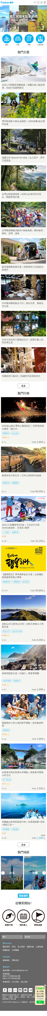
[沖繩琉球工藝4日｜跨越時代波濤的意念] (23, 360)
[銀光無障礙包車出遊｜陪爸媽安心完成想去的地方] (23, 251)
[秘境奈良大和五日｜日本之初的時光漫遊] (23, 459)
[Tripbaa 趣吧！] (7, 3)
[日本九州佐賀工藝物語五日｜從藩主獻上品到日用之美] (23, 323)
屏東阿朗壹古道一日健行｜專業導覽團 (20, 673)
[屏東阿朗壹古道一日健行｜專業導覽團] (23, 657)
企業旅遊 (39, 947)
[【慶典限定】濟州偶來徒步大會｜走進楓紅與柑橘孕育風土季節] (23, 558)
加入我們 (21, 947)
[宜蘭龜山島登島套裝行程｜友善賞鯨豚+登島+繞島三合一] (23, 806)
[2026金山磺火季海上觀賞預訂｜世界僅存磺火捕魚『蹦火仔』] (23, 410)
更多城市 (23, 895)
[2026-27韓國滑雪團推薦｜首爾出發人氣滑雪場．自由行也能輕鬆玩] (23, 69)
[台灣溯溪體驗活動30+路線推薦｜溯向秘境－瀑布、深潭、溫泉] (23, 214)
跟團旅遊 (6, 950)
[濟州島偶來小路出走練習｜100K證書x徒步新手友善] (23, 105)
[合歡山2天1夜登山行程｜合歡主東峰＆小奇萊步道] (23, 608)
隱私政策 (15, 960)
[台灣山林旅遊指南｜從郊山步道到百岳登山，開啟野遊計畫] (23, 178)
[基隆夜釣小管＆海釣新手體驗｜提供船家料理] (23, 707)
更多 (23, 386)
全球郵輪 (15, 950)
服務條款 (6, 960)
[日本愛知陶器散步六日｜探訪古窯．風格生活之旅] (23, 287)
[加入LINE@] (40, 995)
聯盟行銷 (30, 947)
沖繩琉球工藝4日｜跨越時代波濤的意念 (21, 376)
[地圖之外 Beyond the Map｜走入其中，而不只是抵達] (23, 141)
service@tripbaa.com (19, 970)
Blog (14, 947)
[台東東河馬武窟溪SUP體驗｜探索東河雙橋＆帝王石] (23, 756)
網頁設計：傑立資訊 (29, 1002)
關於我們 (6, 947)
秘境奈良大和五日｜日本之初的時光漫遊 (21, 475)
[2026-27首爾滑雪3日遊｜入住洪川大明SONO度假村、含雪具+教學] (23, 509)
